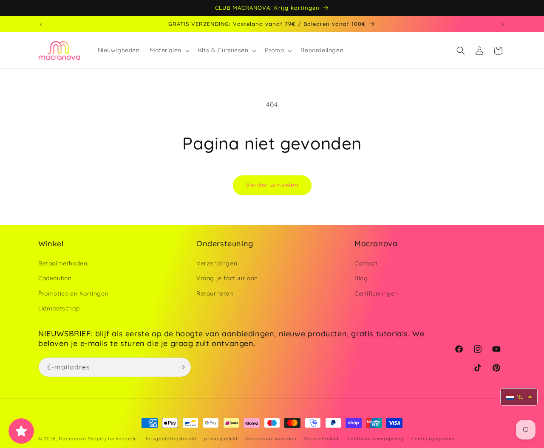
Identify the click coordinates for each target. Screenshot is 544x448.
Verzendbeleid (321, 439)
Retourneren (214, 293)
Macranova (72, 439)
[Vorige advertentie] (41, 24)
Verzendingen (216, 263)
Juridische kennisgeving (374, 439)
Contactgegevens (432, 439)
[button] (169, 50)
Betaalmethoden (62, 263)
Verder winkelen (272, 185)
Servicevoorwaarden (270, 439)
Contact (365, 263)
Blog (361, 278)
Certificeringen (376, 293)
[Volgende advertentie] (502, 24)
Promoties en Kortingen (73, 293)
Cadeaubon (54, 278)
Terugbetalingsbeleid (170, 439)
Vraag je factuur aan (227, 278)
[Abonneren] (181, 367)
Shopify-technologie (112, 439)
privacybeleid (220, 439)
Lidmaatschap (58, 308)
